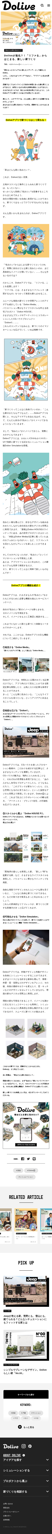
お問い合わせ (8, 1504)
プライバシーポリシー (11, 1512)
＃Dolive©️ (31, 1170)
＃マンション (36, 1413)
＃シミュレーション (25, 1177)
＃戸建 (23, 1413)
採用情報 (6, 1520)
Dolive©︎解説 (7, 1310)
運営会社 (6, 1508)
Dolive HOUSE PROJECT (11, 1364)
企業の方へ (7, 1516)
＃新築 (18, 1170)
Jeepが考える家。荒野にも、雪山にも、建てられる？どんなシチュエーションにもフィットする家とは (25, 1319)
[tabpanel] (26, 1226)
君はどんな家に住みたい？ (13, 50)
